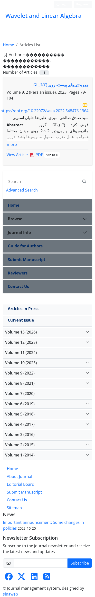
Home (8, 45)
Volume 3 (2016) (20, 434)
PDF (46, 154)
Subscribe (80, 563)
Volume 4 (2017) (20, 424)
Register (82, 4)
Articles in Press (23, 308)
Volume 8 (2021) (20, 383)
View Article (17, 154)
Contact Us (18, 286)
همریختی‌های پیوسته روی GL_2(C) (60, 85)
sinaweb (10, 594)
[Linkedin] (34, 578)
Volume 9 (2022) (20, 373)
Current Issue (21, 320)
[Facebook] (9, 578)
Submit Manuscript (26, 259)
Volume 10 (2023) (21, 362)
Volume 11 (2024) (21, 352)
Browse (15, 219)
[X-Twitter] (21, 578)
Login (64, 4)
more (12, 144)
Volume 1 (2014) (20, 455)
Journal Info (19, 232)
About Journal (19, 476)
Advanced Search (22, 190)
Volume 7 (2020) (20, 393)
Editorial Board (20, 484)
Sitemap (14, 507)
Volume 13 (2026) (21, 332)
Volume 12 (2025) (21, 342)
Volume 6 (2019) (20, 403)
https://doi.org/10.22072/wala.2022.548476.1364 (44, 110)
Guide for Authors (25, 246)
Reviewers (18, 273)
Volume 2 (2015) (20, 444)
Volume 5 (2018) (20, 414)
